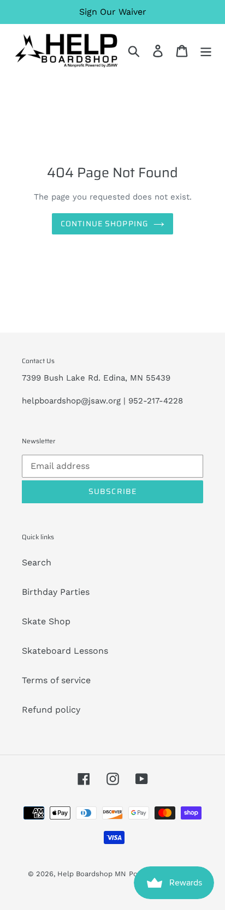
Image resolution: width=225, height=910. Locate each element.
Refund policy (51, 709)
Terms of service (56, 680)
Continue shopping (104, 224)
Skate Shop (46, 621)
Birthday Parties (56, 592)
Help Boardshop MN (91, 874)
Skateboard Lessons (65, 651)
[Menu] (206, 50)
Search (36, 562)
